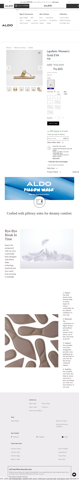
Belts (32, 18)
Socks (21, 20)
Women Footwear (19, 48)
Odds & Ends (34, 23)
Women (8, 48)
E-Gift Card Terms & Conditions (62, 425)
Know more (56, 158)
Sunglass (28, 20)
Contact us (45, 407)
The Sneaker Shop (65, 23)
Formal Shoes (53, 20)
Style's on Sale (15, 459)
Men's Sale (61, 459)
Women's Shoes (16, 449)
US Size (58, 93)
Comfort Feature (64, 18)
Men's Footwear (63, 449)
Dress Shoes (43, 20)
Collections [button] (63, 14)
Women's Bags (15, 456)
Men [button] (17, 10)
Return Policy (46, 403)
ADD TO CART (53, 123)
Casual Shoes (49, 18)
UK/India (50, 92)
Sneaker (49, 23)
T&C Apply (55, 2)
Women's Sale (15, 452)
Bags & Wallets (24, 18)
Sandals (42, 23)
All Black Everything (65, 20)
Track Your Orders (61, 421)
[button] (9, 68)
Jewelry (36, 20)
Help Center (32, 403)
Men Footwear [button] (44, 14)
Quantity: (50, 118)
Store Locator (33, 407)
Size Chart (65, 92)
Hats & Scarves (24, 23)
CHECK (65, 138)
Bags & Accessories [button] (26, 14)
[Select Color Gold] (50, 83)
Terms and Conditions (35, 411)
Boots (41, 18)
